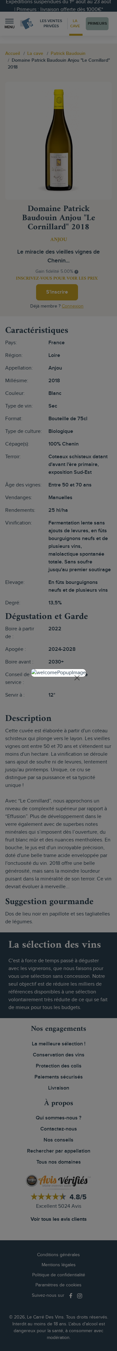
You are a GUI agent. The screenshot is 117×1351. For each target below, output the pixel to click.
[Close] (77, 678)
